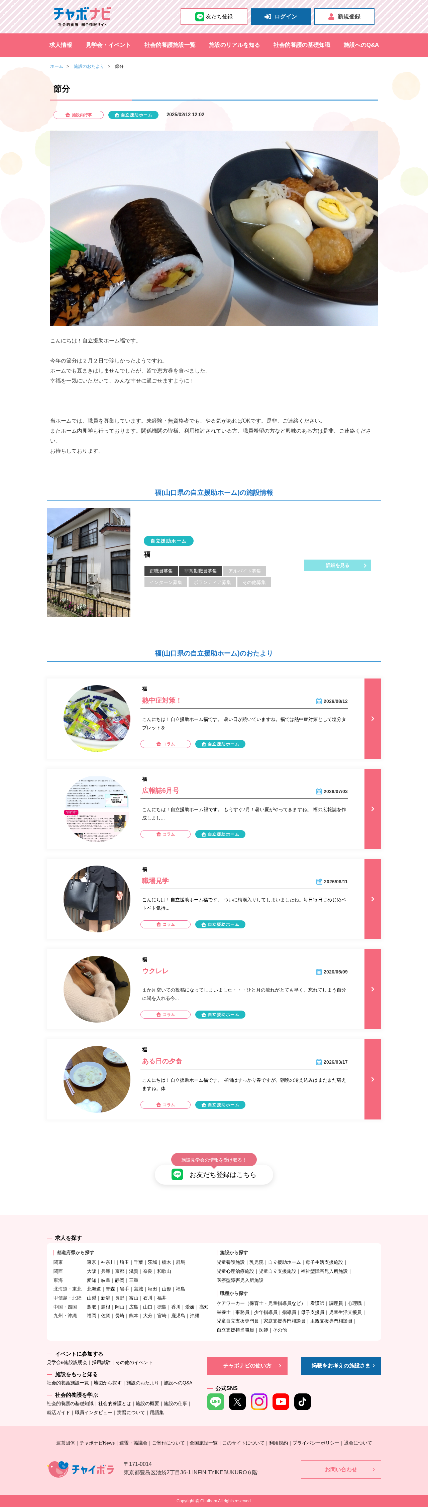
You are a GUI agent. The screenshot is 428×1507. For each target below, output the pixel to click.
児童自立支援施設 (277, 1271)
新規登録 (349, 16)
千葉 (138, 1262)
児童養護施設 (231, 1262)
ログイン (286, 16)
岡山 (119, 1307)
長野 (119, 1298)
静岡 (119, 1280)
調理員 (336, 1303)
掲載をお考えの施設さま (341, 1365)
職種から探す (234, 1293)
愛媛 (190, 1307)
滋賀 (133, 1271)
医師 (263, 1330)
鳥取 (91, 1307)
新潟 (105, 1298)
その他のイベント (134, 1362)
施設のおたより (89, 66)
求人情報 (60, 45)
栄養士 (224, 1312)
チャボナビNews (97, 1443)
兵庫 (105, 1271)
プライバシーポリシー (316, 1443)
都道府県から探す (75, 1252)
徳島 (162, 1307)
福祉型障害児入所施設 (324, 1271)
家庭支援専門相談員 (284, 1321)
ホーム (56, 66)
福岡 (91, 1315)
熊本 (133, 1315)
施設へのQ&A (361, 45)
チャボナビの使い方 (247, 1365)
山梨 (91, 1298)
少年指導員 (266, 1312)
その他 (280, 1330)
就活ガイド (58, 1412)
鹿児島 (178, 1315)
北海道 (94, 1289)
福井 (162, 1298)
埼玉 (124, 1262)
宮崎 (162, 1315)
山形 (166, 1289)
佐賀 (105, 1315)
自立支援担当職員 (235, 1330)
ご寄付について (168, 1443)
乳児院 (256, 1262)
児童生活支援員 (345, 1312)
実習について (131, 1412)
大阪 (91, 1271)
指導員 (289, 1312)
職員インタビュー (93, 1412)
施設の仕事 (175, 1403)
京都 (119, 1271)
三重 (133, 1280)
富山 (133, 1298)
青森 (110, 1289)
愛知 (91, 1280)
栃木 (166, 1262)
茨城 (152, 1262)
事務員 (242, 1312)
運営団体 (65, 1443)
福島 (180, 1289)
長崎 (119, 1315)
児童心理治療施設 (235, 1271)
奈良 (147, 1271)
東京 (91, 1262)
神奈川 (108, 1262)
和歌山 (164, 1271)
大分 (147, 1315)
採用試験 (101, 1362)
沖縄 (194, 1315)
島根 (105, 1307)
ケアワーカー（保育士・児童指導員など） (261, 1303)
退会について (358, 1443)
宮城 (138, 1289)
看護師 (317, 1303)
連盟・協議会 (133, 1443)
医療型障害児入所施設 (240, 1280)
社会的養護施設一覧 (170, 45)
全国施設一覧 (204, 1443)
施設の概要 (147, 1403)
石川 (147, 1298)
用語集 (157, 1412)
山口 (147, 1307)
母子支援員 (312, 1312)
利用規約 (278, 1443)
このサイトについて (243, 1443)
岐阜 (105, 1280)
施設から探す (234, 1252)
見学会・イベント (108, 45)
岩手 (124, 1289)
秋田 (152, 1289)
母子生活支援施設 (324, 1262)
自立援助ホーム (284, 1262)
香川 (176, 1307)
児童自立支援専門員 (238, 1321)
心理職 (355, 1303)
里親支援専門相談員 (331, 1321)
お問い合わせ (341, 1469)
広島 (133, 1307)
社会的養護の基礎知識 (302, 45)
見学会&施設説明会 (67, 1362)
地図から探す (108, 1382)
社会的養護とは (114, 1403)
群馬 (180, 1262)
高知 (204, 1307)
